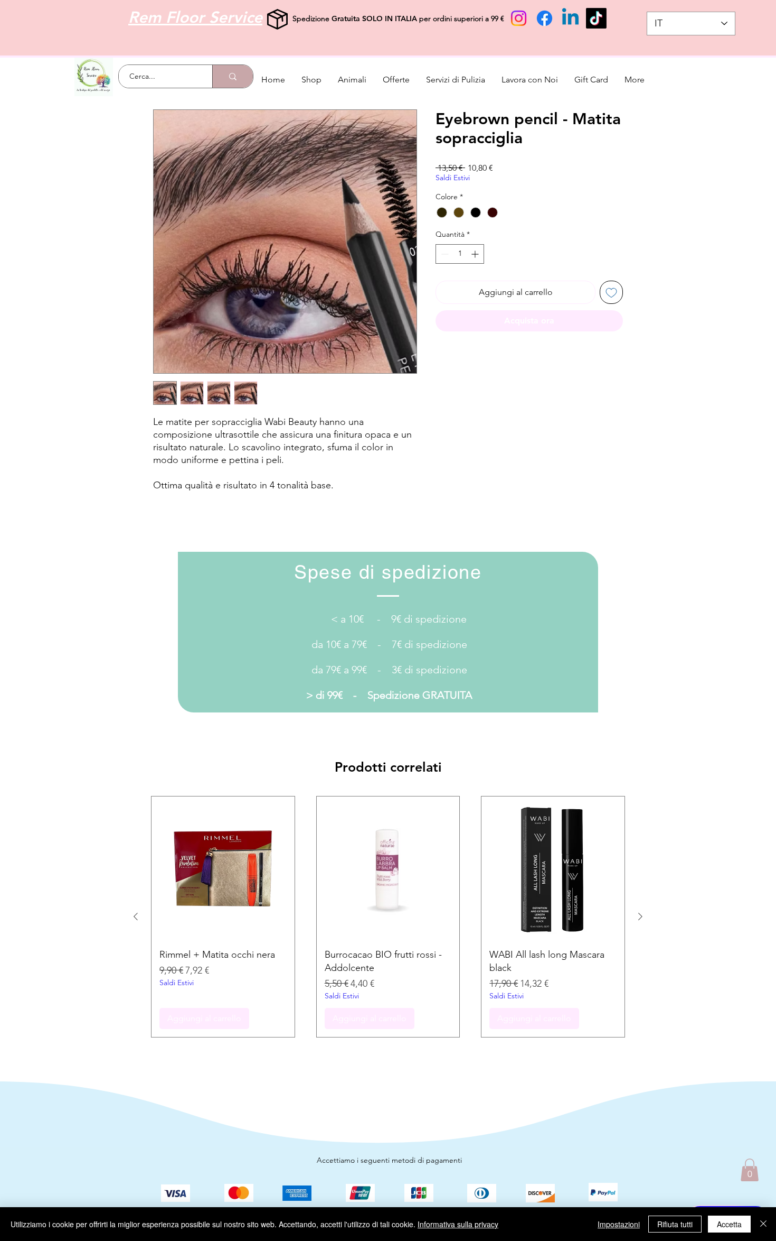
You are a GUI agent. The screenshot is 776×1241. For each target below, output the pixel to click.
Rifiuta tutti (675, 1224)
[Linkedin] (570, 18)
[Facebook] (544, 18)
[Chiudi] (763, 1224)
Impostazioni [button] (619, 1224)
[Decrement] (443, 254)
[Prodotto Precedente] (135, 916)
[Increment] (475, 254)
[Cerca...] (232, 76)
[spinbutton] (459, 254)
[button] (749, 1170)
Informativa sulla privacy (458, 1224)
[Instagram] (518, 18)
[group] (388, 916)
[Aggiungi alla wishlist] (611, 292)
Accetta (729, 1224)
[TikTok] (596, 18)
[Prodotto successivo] (640, 916)
